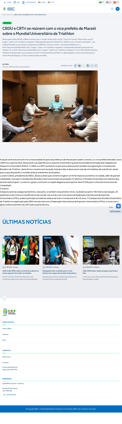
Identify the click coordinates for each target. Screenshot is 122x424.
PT (103, 2)
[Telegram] (92, 65)
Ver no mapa (11, 395)
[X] (87, 65)
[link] (61, 328)
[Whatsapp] (83, 65)
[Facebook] (75, 65)
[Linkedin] (79, 65)
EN (110, 2)
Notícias (10, 15)
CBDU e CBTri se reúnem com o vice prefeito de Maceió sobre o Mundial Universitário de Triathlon (30, 15)
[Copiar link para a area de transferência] (96, 65)
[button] (112, 9)
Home (4, 15)
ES (117, 2)
